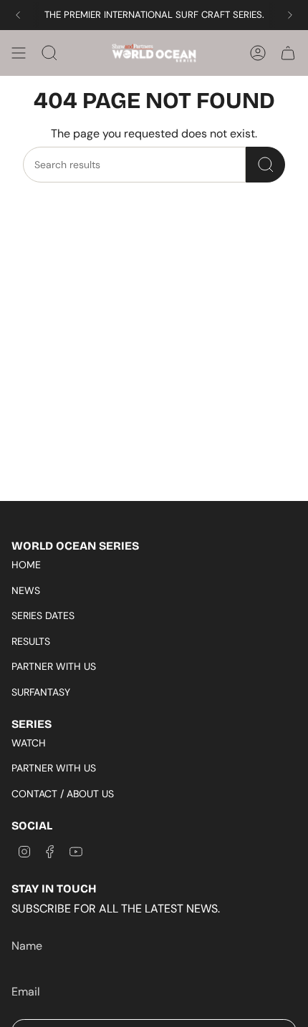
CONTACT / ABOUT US (62, 793)
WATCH (28, 742)
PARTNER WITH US (53, 666)
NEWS (25, 590)
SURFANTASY (40, 692)
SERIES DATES (42, 615)
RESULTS (30, 641)
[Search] (265, 164)
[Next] (290, 15)
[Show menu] (18, 52)
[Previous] (17, 15)
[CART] (288, 52)
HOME (26, 564)
